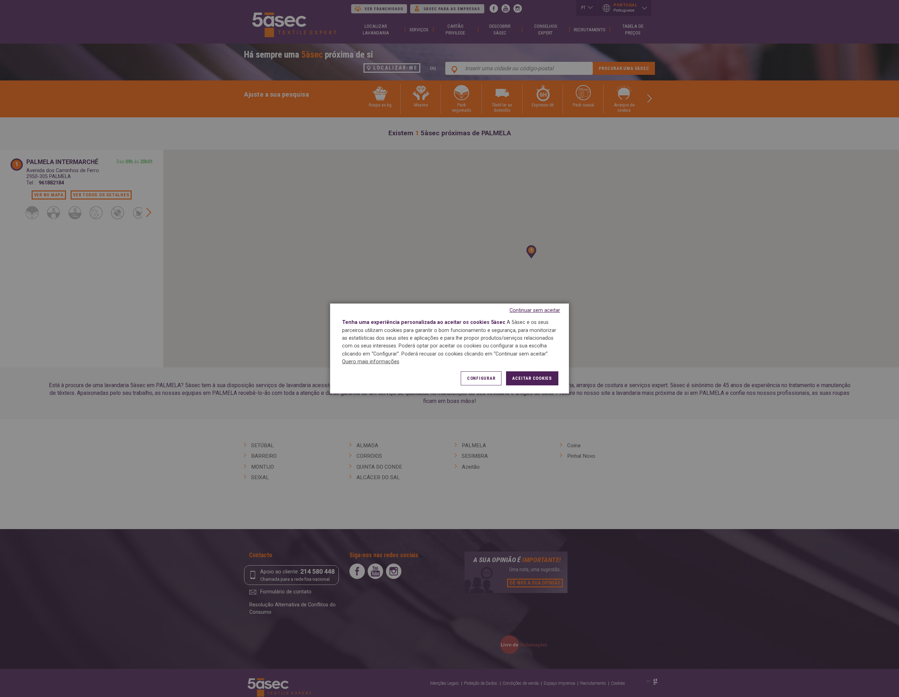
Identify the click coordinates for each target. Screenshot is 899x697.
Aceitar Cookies (532, 378)
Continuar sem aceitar (535, 310)
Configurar (481, 378)
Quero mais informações (370, 362)
